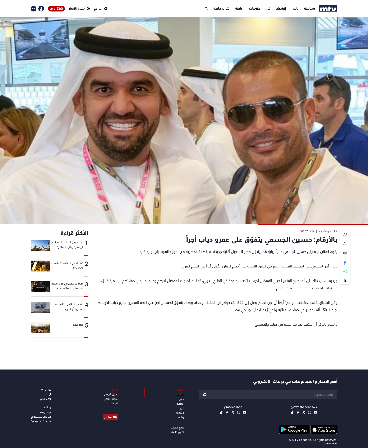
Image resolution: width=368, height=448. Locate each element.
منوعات (254, 8)
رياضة (239, 8)
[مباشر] (110, 408)
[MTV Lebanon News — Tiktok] (292, 412)
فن (268, 8)
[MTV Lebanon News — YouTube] (315, 412)
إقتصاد (281, 8)
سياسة (309, 8)
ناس (295, 8)
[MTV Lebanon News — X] (304, 412)
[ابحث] (206, 8)
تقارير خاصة (221, 8)
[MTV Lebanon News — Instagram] (309, 412)
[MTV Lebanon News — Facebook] (298, 412)
